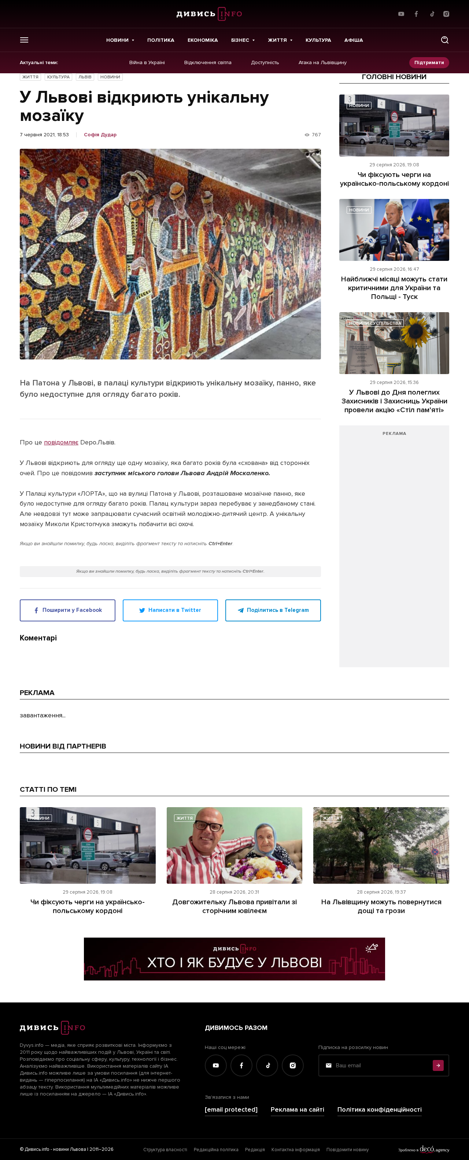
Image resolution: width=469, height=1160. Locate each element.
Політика (160, 40)
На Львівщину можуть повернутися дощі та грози (381, 906)
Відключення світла (208, 63)
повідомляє (61, 442)
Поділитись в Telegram (278, 610)
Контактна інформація (296, 1150)
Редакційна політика (216, 1150)
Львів (85, 77)
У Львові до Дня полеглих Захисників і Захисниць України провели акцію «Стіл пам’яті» (394, 401)
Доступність (265, 63)
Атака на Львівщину (323, 63)
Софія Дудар (100, 134)
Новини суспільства (375, 323)
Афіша (353, 40)
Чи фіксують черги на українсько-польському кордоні (394, 179)
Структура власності (165, 1150)
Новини (117, 40)
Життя (277, 40)
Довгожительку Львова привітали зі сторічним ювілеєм (234, 906)
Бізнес (240, 40)
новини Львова (69, 1149)
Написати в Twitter (174, 610)
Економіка (203, 40)
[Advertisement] (394, 550)
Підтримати (429, 62)
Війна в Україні (147, 63)
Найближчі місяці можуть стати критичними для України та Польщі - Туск (394, 288)
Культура (318, 40)
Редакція (255, 1150)
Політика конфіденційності (379, 1109)
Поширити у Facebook (72, 610)
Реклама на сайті (297, 1109)
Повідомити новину (347, 1150)
